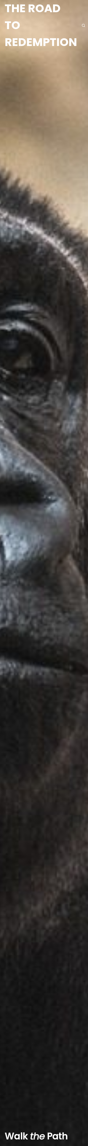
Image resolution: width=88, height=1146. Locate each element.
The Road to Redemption (41, 25)
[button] (84, 25)
